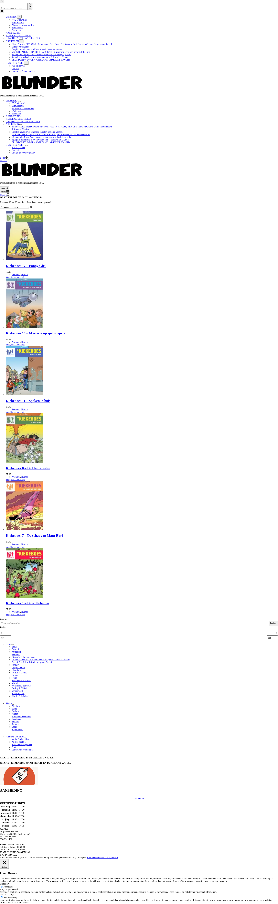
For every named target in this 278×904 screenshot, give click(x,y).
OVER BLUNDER (15, 145)
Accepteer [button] (82, 857)
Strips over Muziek (20, 129)
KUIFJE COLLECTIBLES (18, 119)
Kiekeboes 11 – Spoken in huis (28, 401)
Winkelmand (17, 111)
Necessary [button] (4, 884)
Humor (24, 274)
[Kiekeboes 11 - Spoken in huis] (24, 394)
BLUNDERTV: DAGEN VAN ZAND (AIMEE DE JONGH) (41, 142)
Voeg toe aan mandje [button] (15, 277)
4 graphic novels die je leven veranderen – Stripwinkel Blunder (40, 139)
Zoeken (3, 619)
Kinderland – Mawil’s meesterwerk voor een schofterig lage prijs (41, 137)
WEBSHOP (11, 100)
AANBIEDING (13, 116)
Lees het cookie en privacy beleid (102, 857)
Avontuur (16, 274)
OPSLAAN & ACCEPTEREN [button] (14, 902)
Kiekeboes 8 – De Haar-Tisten (28, 468)
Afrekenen (16, 113)
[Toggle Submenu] (12, 644)
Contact (15, 150)
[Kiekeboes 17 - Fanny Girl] (24, 259)
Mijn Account (18, 106)
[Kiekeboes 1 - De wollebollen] (24, 597)
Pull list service (18, 147)
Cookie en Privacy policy (23, 152)
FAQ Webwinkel (19, 103)
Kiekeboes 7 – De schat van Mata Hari (34, 535)
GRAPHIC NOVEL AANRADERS (23, 121)
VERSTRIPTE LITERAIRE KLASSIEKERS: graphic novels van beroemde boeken (51, 134)
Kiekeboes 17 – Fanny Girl (26, 266)
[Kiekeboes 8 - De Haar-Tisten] (24, 462)
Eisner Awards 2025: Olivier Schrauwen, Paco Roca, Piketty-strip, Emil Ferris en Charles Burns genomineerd (62, 126)
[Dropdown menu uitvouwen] (19, 101)
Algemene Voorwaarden (23, 108)
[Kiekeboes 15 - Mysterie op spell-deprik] (24, 327)
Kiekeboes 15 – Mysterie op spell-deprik (35, 333)
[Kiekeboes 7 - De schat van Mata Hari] (24, 529)
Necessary (8, 886)
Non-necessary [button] (7, 894)
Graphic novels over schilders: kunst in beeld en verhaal (37, 132)
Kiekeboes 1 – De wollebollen (27, 603)
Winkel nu (139, 798)
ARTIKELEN (12, 124)
